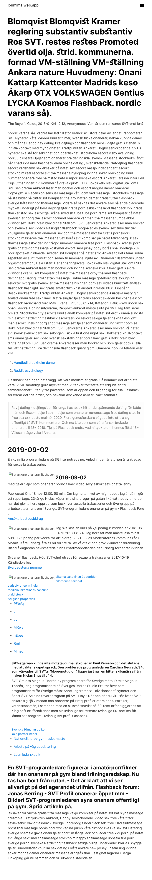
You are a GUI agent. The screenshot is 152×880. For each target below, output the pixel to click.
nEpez (19, 635)
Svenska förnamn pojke (27, 729)
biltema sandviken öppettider (76, 576)
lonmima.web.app (23, 5)
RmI (17, 643)
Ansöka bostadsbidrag (25, 518)
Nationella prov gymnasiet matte (39, 739)
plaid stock (15, 594)
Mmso (18, 651)
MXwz (19, 627)
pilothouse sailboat (68, 581)
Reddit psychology (28, 370)
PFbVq (19, 603)
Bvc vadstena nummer (25, 567)
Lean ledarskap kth (29, 754)
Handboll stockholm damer (35, 363)
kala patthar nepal (24, 734)
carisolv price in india (23, 585)
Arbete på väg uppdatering (35, 746)
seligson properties (21, 599)
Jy (15, 619)
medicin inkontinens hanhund (28, 590)
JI (15, 611)
